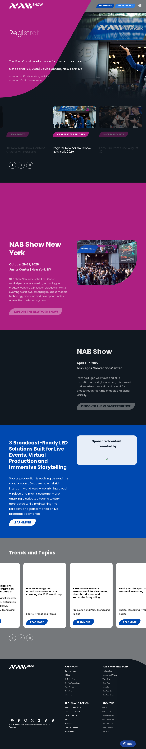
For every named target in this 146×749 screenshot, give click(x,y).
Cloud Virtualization (72, 711)
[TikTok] (46, 720)
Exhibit (67, 675)
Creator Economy (71, 715)
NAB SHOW (71, 666)
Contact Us (107, 711)
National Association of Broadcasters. (28, 725)
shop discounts (113, 134)
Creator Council (108, 719)
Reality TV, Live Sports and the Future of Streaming (72, 590)
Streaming (69, 610)
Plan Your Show (108, 695)
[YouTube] (12, 720)
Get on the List (70, 671)
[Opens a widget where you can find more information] (128, 744)
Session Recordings (72, 683)
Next (23, 165)
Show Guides (70, 731)
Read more (21, 623)
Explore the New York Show (36, 310)
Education (68, 695)
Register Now (107, 671)
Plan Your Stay (108, 691)
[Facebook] (19, 720)
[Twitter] (32, 720)
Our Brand (106, 707)
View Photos (69, 687)
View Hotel (106, 679)
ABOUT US (108, 703)
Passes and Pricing (110, 675)
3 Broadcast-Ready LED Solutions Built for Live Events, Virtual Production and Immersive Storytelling (26, 593)
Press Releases (108, 715)
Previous (12, 165)
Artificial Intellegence (73, 707)
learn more (23, 522)
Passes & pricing (59, 89)
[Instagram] (25, 720)
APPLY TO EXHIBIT (125, 6)
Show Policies (108, 727)
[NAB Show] (30, 6)
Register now (24, 89)
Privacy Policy (108, 723)
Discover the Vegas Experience (106, 404)
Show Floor (69, 691)
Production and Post (19, 610)
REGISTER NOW (105, 6)
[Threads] (53, 720)
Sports (58, 610)
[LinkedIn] (39, 720)
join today (17, 134)
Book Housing (70, 679)
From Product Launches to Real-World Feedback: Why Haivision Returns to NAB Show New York (119, 594)
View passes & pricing (71, 134)
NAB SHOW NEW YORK (115, 666)
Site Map (106, 731)
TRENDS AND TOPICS (77, 703)
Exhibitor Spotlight (111, 610)
